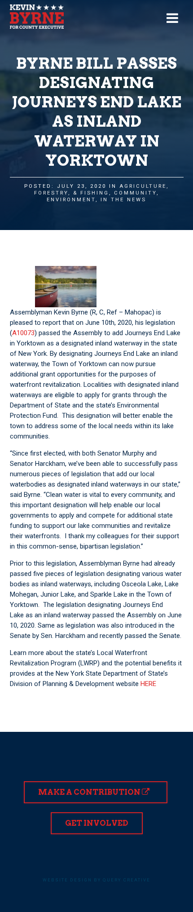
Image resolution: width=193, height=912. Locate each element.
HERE (148, 684)
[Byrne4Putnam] (37, 16)
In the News (123, 200)
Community (135, 193)
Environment (71, 200)
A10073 (23, 333)
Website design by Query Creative (96, 879)
